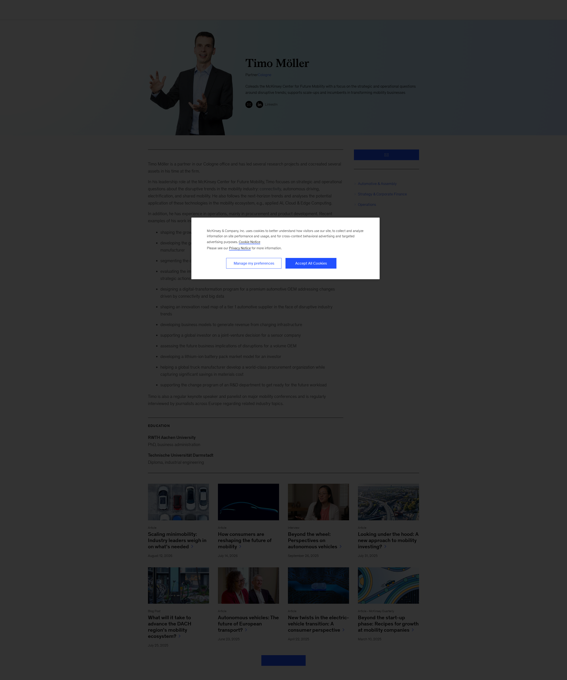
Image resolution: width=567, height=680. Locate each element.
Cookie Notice (249, 242)
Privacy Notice (240, 248)
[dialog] (285, 248)
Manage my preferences (254, 263)
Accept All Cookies (311, 263)
